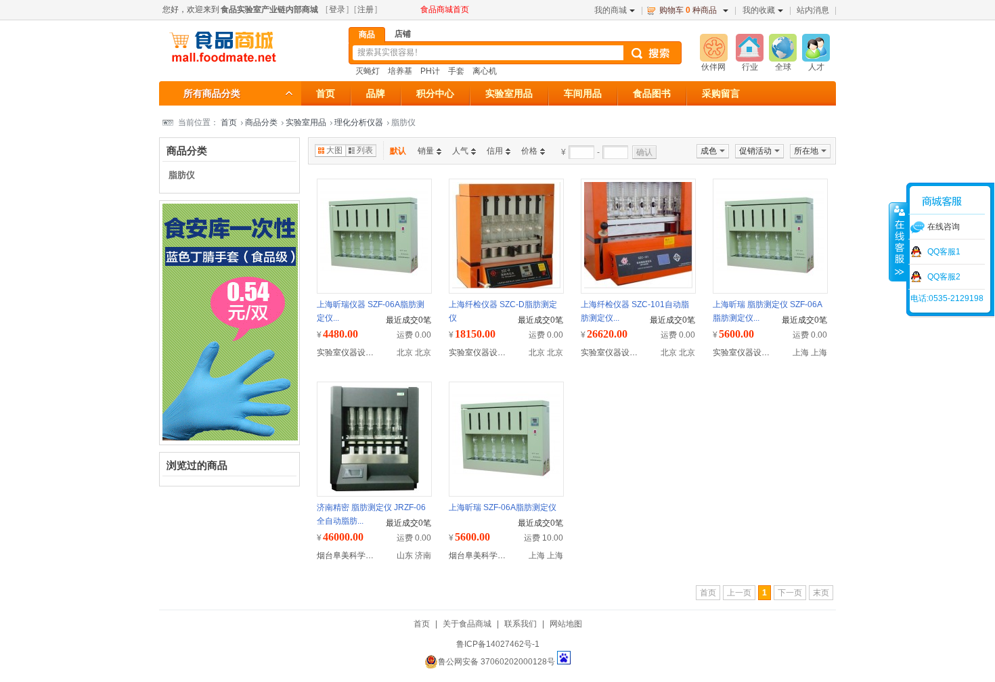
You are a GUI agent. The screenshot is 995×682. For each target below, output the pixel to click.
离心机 (484, 71)
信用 (495, 151)
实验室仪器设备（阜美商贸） (369, 352)
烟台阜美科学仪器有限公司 (365, 555)
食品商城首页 (444, 9)
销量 (426, 151)
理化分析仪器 (358, 122)
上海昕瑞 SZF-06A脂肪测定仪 (502, 507)
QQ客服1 (943, 251)
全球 (783, 67)
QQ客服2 (943, 276)
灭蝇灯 (367, 71)
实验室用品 (306, 122)
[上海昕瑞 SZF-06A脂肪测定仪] (506, 480)
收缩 (898, 241)
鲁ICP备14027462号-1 (497, 644)
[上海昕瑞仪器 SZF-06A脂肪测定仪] (374, 277)
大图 (334, 150)
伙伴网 (713, 67)
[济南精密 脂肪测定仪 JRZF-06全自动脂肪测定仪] (374, 490)
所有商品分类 (211, 93)
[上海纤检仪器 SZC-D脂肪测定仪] (506, 285)
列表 (365, 150)
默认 (398, 151)
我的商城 (610, 10)
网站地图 (566, 624)
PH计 (430, 71)
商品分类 (261, 122)
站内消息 (813, 10)
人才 (816, 67)
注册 (365, 9)
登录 (337, 9)
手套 (456, 71)
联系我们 (520, 624)
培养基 (400, 71)
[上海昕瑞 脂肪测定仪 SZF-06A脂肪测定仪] (770, 277)
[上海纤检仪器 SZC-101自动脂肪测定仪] (638, 285)
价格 (529, 151)
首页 (229, 122)
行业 (750, 67)
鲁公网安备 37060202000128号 (496, 661)
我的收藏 (759, 10)
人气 (460, 151)
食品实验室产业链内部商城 (269, 9)
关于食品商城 (467, 624)
